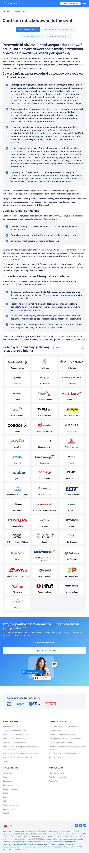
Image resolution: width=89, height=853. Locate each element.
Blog (4, 797)
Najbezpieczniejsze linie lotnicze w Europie (66, 739)
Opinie (5, 793)
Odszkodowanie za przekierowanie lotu (18, 757)
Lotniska (6, 761)
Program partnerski (10, 805)
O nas (5, 777)
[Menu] (84, 3)
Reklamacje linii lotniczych (59, 36)
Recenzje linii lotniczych (32, 36)
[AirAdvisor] (11, 3)
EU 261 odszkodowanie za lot (14, 731)
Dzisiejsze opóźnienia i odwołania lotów (65, 753)
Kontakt (6, 813)
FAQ (4, 801)
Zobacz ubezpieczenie (44, 642)
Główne (7, 11)
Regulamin (53, 781)
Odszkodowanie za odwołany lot (16, 739)
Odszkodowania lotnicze (27, 29)
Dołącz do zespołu (10, 789)
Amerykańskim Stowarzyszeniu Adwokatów (55, 844)
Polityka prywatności (57, 777)
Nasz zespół (7, 781)
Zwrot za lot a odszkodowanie (15, 743)
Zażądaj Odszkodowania (44, 650)
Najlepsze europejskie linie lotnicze (63, 735)
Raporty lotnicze (55, 757)
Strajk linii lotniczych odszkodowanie (64, 727)
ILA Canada (28, 844)
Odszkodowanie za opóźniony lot (16, 735)
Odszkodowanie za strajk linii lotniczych (58, 29)
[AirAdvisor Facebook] (76, 825)
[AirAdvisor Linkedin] (84, 825)
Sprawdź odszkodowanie (70, 3)
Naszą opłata (8, 785)
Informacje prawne (56, 773)
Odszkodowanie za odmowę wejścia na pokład (21, 753)
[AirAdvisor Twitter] (80, 825)
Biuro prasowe (8, 809)
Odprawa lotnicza (56, 731)
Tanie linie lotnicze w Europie (60, 743)
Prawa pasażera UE (10, 727)
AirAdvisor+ (7, 773)
